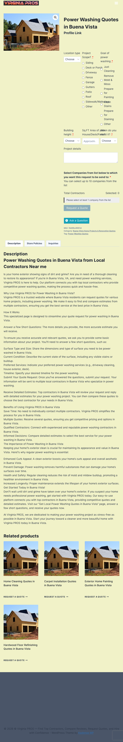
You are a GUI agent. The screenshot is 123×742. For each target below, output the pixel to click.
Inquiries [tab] (53, 243)
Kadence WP (86, 732)
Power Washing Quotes (78, 234)
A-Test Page (75, 684)
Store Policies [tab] (34, 243)
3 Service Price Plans (52, 684)
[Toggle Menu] (116, 3)
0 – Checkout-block (54, 679)
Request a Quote (14, 597)
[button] (55, 17)
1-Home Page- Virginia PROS (86, 679)
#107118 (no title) (29, 679)
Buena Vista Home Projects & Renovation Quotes (94, 231)
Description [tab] (14, 243)
